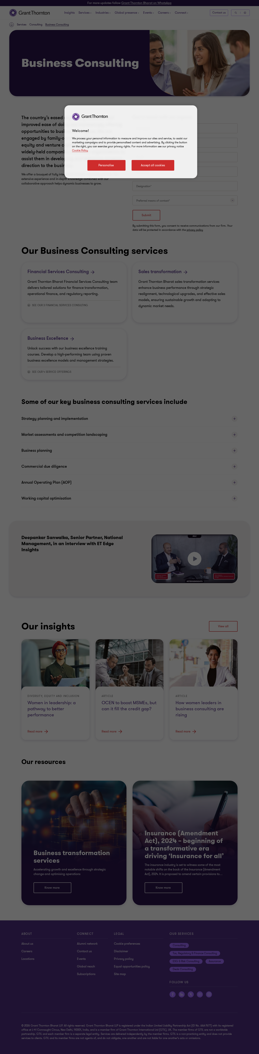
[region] (130, 141)
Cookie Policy (80, 150)
